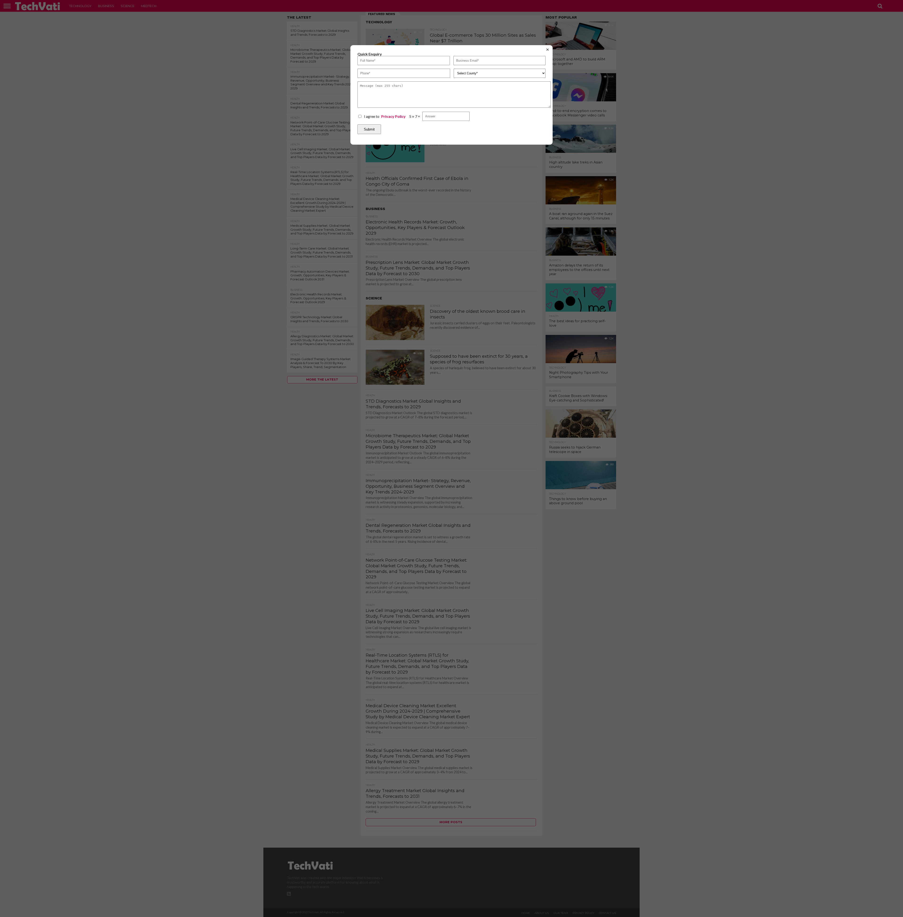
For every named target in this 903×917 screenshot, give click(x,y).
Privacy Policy (393, 116)
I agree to (385, 116)
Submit (369, 129)
